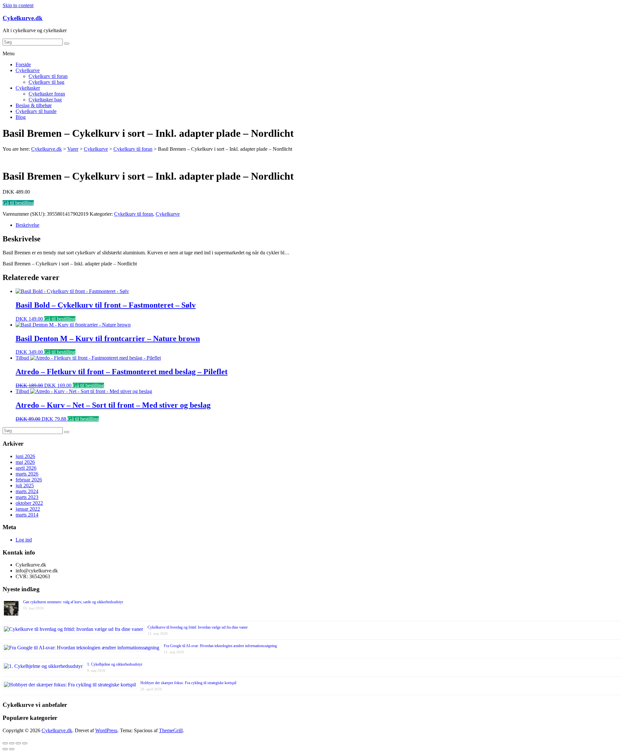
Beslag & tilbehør (34, 105)
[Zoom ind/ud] (24, 743)
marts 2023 (27, 497)
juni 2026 (25, 456)
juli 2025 (25, 485)
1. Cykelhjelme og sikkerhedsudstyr (114, 664)
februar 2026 (29, 479)
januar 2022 (28, 509)
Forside (23, 64)
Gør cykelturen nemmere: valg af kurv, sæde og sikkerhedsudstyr (73, 602)
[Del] (11, 743)
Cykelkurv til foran (48, 76)
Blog (21, 117)
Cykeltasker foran (47, 93)
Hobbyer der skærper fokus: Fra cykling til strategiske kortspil (188, 683)
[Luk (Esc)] (5, 743)
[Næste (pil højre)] (11, 749)
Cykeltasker (28, 88)
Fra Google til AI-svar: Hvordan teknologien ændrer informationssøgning (220, 646)
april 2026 (26, 468)
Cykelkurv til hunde (36, 111)
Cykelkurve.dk (23, 18)
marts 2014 (27, 514)
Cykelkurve (28, 70)
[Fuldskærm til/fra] (18, 743)
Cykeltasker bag (45, 99)
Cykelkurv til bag (46, 82)
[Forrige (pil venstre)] (5, 749)
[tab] (318, 225)
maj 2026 (25, 462)
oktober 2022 (29, 503)
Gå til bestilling (18, 203)
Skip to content (18, 5)
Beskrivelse (27, 225)
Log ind (24, 539)
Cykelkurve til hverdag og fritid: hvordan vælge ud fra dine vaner (198, 627)
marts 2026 (27, 474)
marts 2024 (27, 491)
